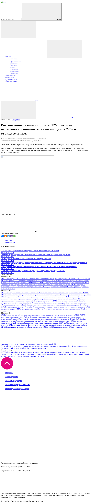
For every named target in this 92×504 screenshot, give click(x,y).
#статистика (10, 242)
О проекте (9, 373)
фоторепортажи (11, 79)
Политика (14, 59)
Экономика (14, 71)
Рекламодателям (11, 377)
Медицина (14, 69)
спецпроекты (10, 75)
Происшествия (15, 61)
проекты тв (9, 77)
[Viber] (11, 236)
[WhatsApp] (14, 236)
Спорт (12, 67)
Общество (14, 63)
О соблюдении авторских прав (17, 389)
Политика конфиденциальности (17, 385)
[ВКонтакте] (2, 236)
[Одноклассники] (5, 236)
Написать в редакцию (13, 381)
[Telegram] (8, 236)
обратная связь (11, 81)
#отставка (9, 240)
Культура (13, 65)
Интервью (14, 73)
